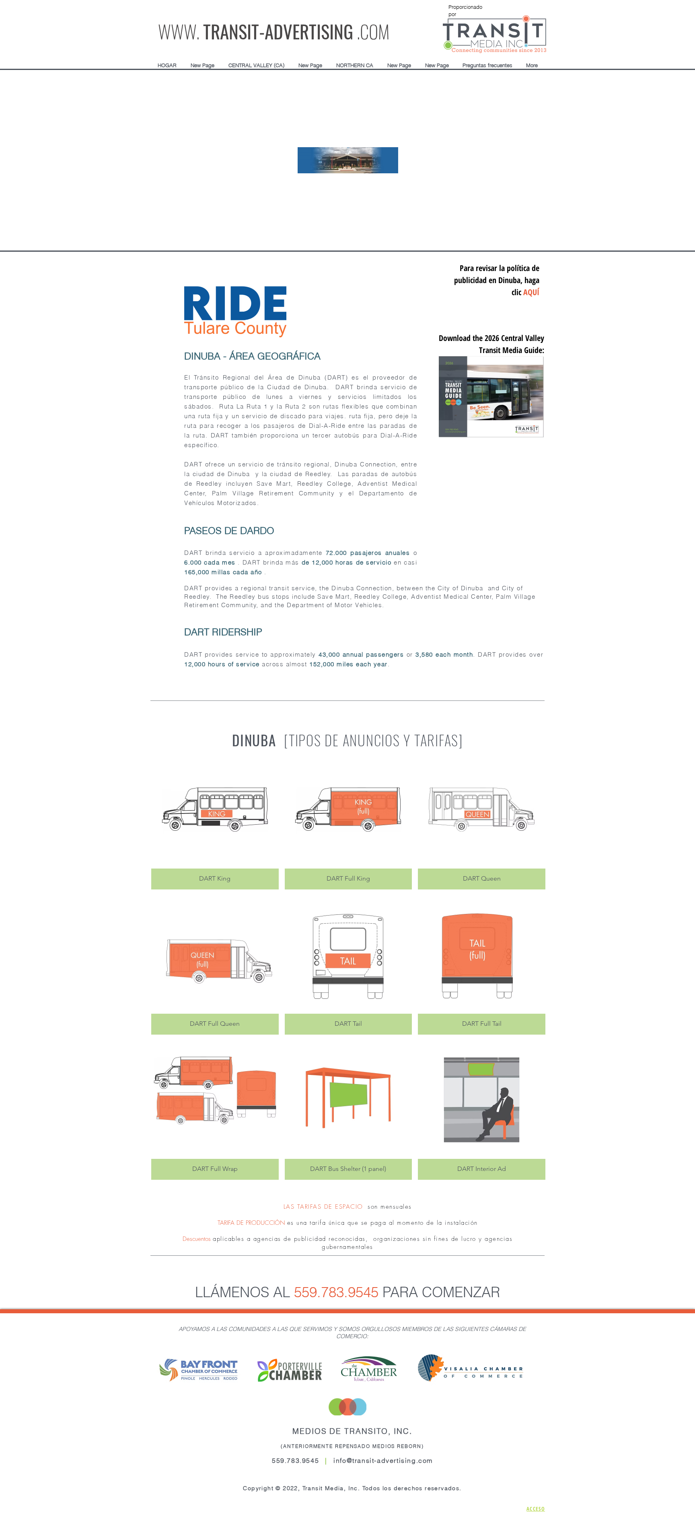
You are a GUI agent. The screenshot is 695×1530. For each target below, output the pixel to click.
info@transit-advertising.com (383, 1460)
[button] (256, 65)
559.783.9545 (336, 1292)
